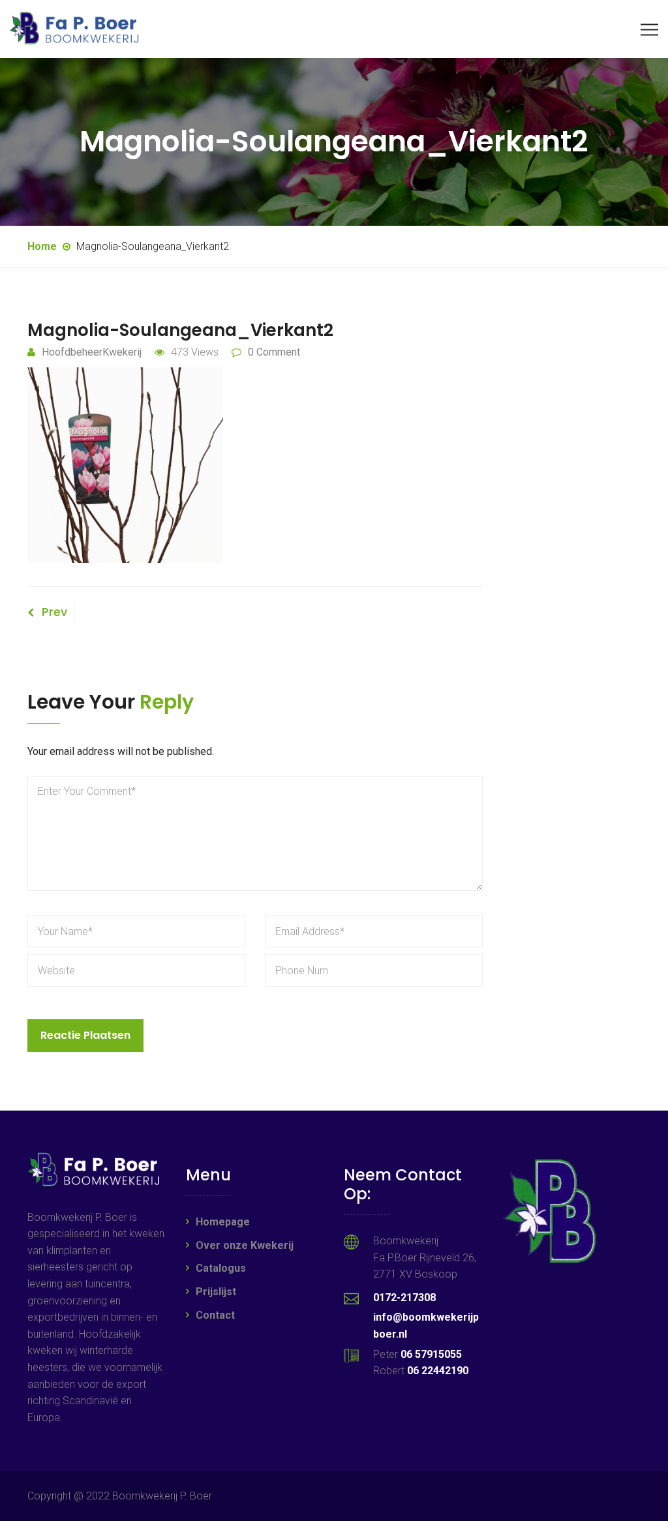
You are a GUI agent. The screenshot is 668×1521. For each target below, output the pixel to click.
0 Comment (274, 352)
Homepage (223, 1222)
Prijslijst (216, 1291)
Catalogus (221, 1268)
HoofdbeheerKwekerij (92, 352)
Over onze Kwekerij (245, 1245)
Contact (215, 1315)
